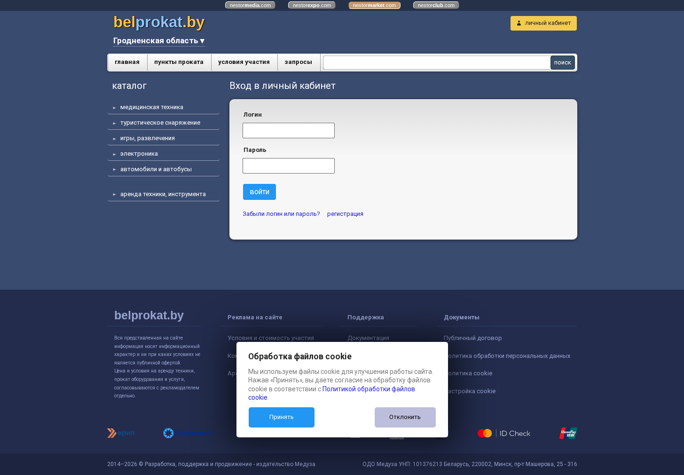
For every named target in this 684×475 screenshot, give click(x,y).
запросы (298, 61)
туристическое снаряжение (160, 122)
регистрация (345, 213)
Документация (368, 337)
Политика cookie (468, 373)
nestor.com (250, 5)
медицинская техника (151, 107)
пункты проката (179, 61)
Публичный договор (473, 337)
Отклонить (405, 416)
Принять (281, 416)
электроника (139, 153)
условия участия (244, 61)
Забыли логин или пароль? (281, 213)
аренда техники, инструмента (163, 194)
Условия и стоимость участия (271, 337)
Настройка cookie (469, 391)
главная (127, 61)
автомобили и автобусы (156, 169)
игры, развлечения (147, 138)
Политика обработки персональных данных (507, 355)
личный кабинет (548, 22)
